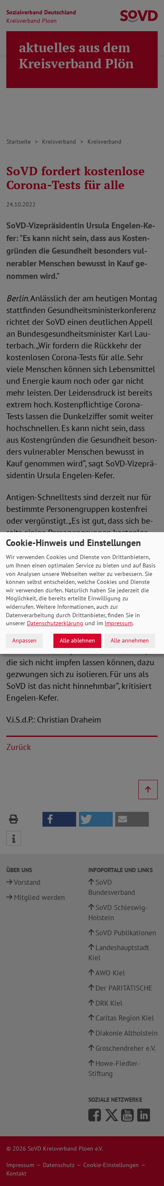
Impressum (118, 623)
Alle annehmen (130, 640)
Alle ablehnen (77, 640)
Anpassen (24, 640)
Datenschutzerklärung (55, 623)
